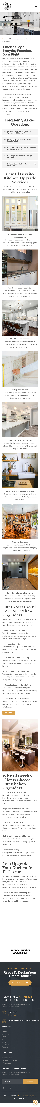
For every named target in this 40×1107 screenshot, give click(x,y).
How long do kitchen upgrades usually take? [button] (19, 140)
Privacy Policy (7, 1058)
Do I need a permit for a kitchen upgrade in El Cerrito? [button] (19, 132)
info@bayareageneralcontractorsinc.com (24, 1020)
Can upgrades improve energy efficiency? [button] (19, 156)
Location (5, 1044)
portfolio (5, 1039)
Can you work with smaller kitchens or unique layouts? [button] (21, 148)
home (4, 1032)
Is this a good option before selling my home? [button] (21, 164)
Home (4, 39)
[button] (36, 6)
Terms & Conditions (9, 1060)
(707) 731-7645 (13, 1012)
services (5, 1037)
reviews (5, 1047)
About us (5, 1034)
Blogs (4, 1042)
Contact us (6, 1063)
